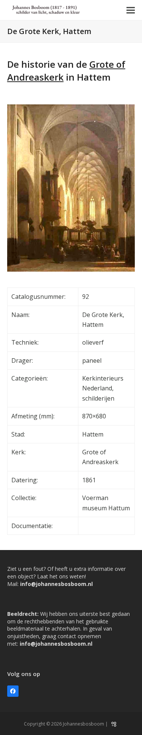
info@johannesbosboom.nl (56, 583)
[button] (130, 10)
